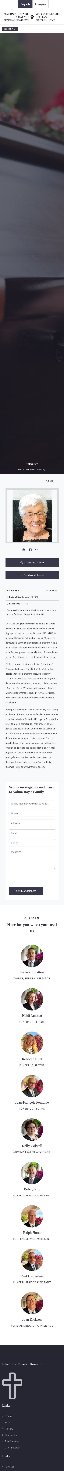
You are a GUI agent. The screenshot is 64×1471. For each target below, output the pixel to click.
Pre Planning (11, 1441)
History (8, 1428)
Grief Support (12, 1447)
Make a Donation (33, 562)
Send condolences (33, 575)
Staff (7, 1422)
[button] (23, 550)
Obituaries (29, 470)
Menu (11, 28)
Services (9, 1466)
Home (20, 470)
